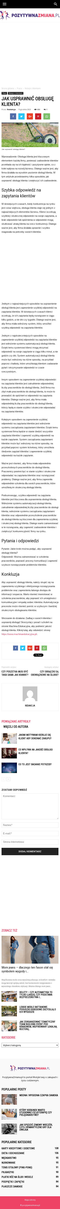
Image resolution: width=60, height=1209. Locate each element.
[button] (55, 4)
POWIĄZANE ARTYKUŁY (16, 721)
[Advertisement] (30, 54)
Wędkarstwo (9, 1157)
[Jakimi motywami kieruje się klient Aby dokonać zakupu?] (9, 738)
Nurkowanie (8, 1162)
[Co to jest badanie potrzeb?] (9, 768)
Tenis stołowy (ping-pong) (17, 1167)
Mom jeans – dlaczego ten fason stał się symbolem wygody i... (27, 969)
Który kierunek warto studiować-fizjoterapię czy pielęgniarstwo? (35, 1112)
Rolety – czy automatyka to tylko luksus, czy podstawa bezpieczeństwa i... (35, 995)
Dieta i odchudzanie (13, 1153)
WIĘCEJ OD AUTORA (15, 727)
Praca (4, 93)
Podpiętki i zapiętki (13, 1181)
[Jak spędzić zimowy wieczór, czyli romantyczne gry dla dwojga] (9, 1129)
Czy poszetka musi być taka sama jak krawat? (15, 673)
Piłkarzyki (8, 1172)
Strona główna (8, 88)
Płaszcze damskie (12, 1186)
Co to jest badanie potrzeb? (35, 764)
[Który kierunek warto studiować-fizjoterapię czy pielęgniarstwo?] (9, 1114)
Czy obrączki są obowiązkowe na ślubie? (44, 673)
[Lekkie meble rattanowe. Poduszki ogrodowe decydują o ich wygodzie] (9, 1011)
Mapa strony (30, 1200)
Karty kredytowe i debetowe (18, 1148)
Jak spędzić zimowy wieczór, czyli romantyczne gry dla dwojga (35, 1127)
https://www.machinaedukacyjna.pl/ (19, 634)
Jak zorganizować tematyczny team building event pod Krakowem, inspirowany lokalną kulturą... (38, 1025)
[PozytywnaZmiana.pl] (30, 15)
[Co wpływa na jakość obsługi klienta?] (9, 753)
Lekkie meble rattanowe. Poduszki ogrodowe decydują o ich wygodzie (37, 1009)
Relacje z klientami (15, 93)
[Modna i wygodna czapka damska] (9, 1099)
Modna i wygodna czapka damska (38, 1095)
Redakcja (11, 109)
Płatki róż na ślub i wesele (17, 1177)
